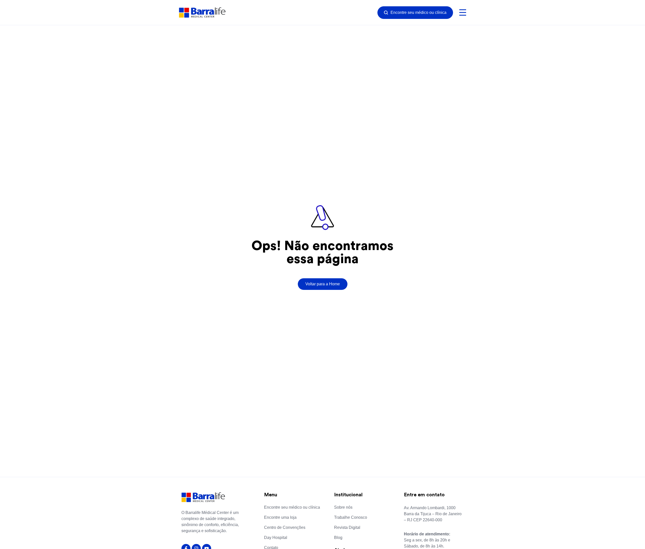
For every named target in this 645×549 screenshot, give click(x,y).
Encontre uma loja (280, 517)
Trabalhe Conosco (350, 517)
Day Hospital (275, 537)
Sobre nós (343, 507)
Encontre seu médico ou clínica (292, 507)
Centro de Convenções (284, 527)
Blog (338, 537)
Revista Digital (347, 527)
